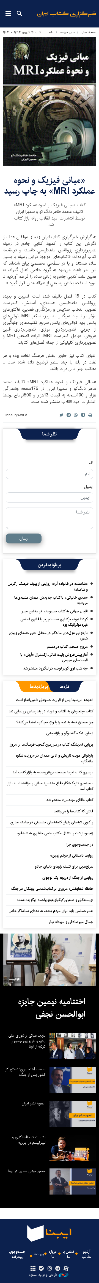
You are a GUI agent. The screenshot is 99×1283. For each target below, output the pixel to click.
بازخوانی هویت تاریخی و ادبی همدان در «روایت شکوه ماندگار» (54, 758)
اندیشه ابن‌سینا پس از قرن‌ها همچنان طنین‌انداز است (54, 700)
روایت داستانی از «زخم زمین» (71, 855)
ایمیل (88, 487)
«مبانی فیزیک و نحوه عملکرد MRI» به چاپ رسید (49, 185)
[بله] (41, 1269)
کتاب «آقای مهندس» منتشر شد (69, 800)
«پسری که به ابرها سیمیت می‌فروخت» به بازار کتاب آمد (52, 772)
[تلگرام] (57, 1269)
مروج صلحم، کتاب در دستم (67, 647)
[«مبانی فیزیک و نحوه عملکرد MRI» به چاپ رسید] (49, 101)
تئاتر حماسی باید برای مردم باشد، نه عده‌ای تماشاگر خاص (51, 911)
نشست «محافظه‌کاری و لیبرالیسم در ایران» (28, 1140)
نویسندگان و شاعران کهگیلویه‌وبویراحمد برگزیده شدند (54, 900)
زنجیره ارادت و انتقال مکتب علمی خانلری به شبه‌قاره (55, 833)
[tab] (64, 686)
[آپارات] (66, 1269)
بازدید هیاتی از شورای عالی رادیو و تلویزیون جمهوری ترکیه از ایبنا (26, 1040)
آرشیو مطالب (86, 1254)
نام (91, 463)
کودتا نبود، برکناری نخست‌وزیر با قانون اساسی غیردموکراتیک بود (54, 622)
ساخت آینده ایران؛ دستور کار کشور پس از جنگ (25, 1072)
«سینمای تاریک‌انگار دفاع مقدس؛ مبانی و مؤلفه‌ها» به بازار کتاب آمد (50, 786)
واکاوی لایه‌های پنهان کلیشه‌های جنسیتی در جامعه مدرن (51, 822)
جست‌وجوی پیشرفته (17, 1254)
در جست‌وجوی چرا (80, 845)
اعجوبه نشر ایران (33, 1103)
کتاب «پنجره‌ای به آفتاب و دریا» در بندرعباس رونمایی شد (51, 711)
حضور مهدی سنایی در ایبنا (26, 1171)
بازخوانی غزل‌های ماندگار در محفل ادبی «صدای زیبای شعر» (48, 636)
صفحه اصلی (88, 32)
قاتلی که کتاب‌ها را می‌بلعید (73, 811)
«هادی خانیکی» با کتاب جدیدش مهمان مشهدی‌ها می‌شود (51, 600)
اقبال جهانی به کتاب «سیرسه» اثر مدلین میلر (54, 611)
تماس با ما (68, 1254)
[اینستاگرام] (49, 1269)
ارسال (23, 538)
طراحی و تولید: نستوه (43, 1275)
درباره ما (53, 1254)
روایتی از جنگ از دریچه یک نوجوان (67, 878)
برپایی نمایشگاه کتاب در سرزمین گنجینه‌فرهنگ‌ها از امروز (51, 745)
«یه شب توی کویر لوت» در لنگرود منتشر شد (55, 668)
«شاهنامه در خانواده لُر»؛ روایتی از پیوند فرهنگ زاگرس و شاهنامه (48, 586)
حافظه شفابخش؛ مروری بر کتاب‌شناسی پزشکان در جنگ (52, 889)
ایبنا (66, 18)
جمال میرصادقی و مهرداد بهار (71, 922)
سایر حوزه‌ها (67, 32)
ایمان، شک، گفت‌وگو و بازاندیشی (69, 733)
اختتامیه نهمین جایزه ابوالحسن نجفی (51, 1008)
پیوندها (39, 1254)
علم (51, 32)
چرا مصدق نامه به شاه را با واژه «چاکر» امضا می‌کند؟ (54, 722)
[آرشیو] (32, 1269)
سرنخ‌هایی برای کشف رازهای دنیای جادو (64, 866)
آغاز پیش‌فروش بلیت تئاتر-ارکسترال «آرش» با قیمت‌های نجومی (54, 657)
